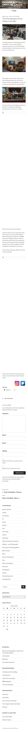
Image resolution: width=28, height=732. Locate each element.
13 (17, 617)
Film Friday (5, 531)
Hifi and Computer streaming (10, 541)
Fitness (4, 535)
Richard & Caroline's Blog (12, 3)
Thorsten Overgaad (7, 684)
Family (4, 522)
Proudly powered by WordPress (10, 728)
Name (4, 435)
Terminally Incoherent (8, 662)
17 (7, 620)
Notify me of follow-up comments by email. (12, 462)
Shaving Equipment (7, 576)
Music (4, 554)
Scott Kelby (5, 697)
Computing (5, 515)
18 (11, 620)
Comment (5, 413)
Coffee (4, 512)
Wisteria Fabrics (6, 720)
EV (3, 519)
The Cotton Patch (7, 716)
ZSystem (4, 707)
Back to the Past (6, 509)
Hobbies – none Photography (10, 544)
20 (17, 620)
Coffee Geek (5, 656)
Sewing (4, 573)
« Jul (7, 629)
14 (21, 617)
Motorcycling (6, 550)
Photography (9, 398)
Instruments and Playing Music (10, 547)
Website (4, 451)
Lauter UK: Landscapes (8, 678)
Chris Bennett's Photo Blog (9, 672)
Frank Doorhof (6, 675)
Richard (16, 16)
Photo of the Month (7, 563)
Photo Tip (5, 566)
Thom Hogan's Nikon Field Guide (11, 704)
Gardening (5, 538)
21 (21, 620)
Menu (14, 10)
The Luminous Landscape (9, 700)
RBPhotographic (6, 681)
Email (4, 443)
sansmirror (5, 694)
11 (10, 617)
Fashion (4, 525)
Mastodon (5, 659)
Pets (3, 560)
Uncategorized (6, 579)
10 (7, 617)
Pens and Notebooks (8, 557)
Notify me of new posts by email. (11, 468)
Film (3, 528)
